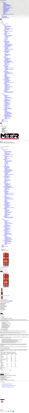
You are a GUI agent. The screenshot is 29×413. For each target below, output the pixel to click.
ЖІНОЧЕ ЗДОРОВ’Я (6, 9)
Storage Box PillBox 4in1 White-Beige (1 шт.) (8, 385)
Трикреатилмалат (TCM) (8, 60)
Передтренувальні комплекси (9, 187)
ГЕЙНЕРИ (4, 3)
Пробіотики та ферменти (8, 45)
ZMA (5, 70)
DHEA (5, 195)
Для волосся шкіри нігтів (8, 72)
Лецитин (6, 200)
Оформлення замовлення (5, 17)
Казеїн (6, 27)
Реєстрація (3, 130)
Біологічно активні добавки (9, 44)
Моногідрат (6, 57)
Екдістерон (6, 68)
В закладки (1, 314)
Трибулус (6, 192)
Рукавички (6, 211)
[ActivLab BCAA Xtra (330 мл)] (6, 287)
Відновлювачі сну (7, 203)
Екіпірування (5, 208)
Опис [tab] (2, 316)
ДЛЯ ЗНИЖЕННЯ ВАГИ (6, 6)
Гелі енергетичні (7, 62)
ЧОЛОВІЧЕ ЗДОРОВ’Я (6, 8)
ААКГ (5, 164)
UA (2, 20)
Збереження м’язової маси (7, 100)
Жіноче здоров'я (5, 71)
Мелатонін (6, 76)
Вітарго (6, 32)
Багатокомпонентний (8, 58)
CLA (5, 53)
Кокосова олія (7, 81)
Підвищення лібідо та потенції (9, 67)
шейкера (6, 83)
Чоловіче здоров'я (6, 65)
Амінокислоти (7, 99)
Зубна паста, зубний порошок (9, 91)
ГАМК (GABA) (6, 78)
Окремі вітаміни (7, 42)
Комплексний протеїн (8, 26)
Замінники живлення (8, 54)
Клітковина (6, 55)
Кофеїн (6, 190)
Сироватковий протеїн (8, 151)
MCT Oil (6, 56)
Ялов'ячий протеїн (7, 28)
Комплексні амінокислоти (8, 35)
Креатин (6, 96)
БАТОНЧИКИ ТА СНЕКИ (6, 10)
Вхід (6, 130)
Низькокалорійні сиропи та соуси (9, 82)
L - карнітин (6, 52)
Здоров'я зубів (5, 216)
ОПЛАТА (3, 129)
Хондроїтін (6, 47)
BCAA (4, 12)
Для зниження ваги (6, 51)
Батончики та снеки (6, 79)
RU (2, 21)
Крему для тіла (7, 198)
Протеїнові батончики (8, 205)
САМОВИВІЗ (3, 128)
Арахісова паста (7, 80)
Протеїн (4, 25)
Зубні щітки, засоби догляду (9, 92)
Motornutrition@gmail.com (5, 406)
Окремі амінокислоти (8, 161)
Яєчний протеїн (7, 29)
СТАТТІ (3, 392)
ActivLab (4, 303)
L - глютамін (6, 37)
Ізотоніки (6, 63)
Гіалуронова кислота (8, 50)
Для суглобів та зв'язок (6, 46)
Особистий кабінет (4, 16)
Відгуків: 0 (2, 302)
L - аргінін (6, 36)
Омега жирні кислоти (8, 169)
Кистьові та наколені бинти (8, 86)
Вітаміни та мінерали (8, 112)
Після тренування (7, 64)
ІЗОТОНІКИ (4, 13)
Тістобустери (6, 66)
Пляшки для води (7, 84)
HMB (5, 40)
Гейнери (4, 30)
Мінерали (6, 43)
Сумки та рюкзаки (7, 88)
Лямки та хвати (7, 85)
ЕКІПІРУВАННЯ (5, 11)
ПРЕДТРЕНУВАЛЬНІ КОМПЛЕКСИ (8, 14)
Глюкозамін (6, 48)
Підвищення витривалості (7, 115)
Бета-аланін (6, 39)
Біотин (6, 74)
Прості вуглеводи (7, 33)
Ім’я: (0, 368)
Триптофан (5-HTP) (7, 77)
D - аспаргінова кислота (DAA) (9, 69)
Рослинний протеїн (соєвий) (9, 154)
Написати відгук (7, 302)
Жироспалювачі (7, 177)
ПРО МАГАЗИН (4, 389)
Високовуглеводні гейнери (8, 156)
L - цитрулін (6, 38)
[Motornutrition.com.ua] (1, 410)
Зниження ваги (5, 105)
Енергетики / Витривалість (7, 61)
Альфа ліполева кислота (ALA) (9, 73)
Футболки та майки (7, 87)
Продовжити (2, 374)
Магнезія (6, 90)
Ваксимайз (6, 31)
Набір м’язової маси (6, 220)
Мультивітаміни (7, 41)
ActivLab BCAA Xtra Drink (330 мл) (6, 375)
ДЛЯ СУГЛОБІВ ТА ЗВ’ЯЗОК (7, 5)
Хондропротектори (7, 172)
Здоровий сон (5, 75)
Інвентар (6, 213)
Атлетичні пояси (7, 89)
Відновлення (5, 109)
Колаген (6, 49)
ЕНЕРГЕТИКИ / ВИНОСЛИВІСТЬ (7, 7)
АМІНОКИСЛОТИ (5, 4)
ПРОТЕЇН (4, 2)
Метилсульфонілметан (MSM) (9, 174)
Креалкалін (6, 185)
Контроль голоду (7, 179)
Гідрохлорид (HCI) (7, 59)
